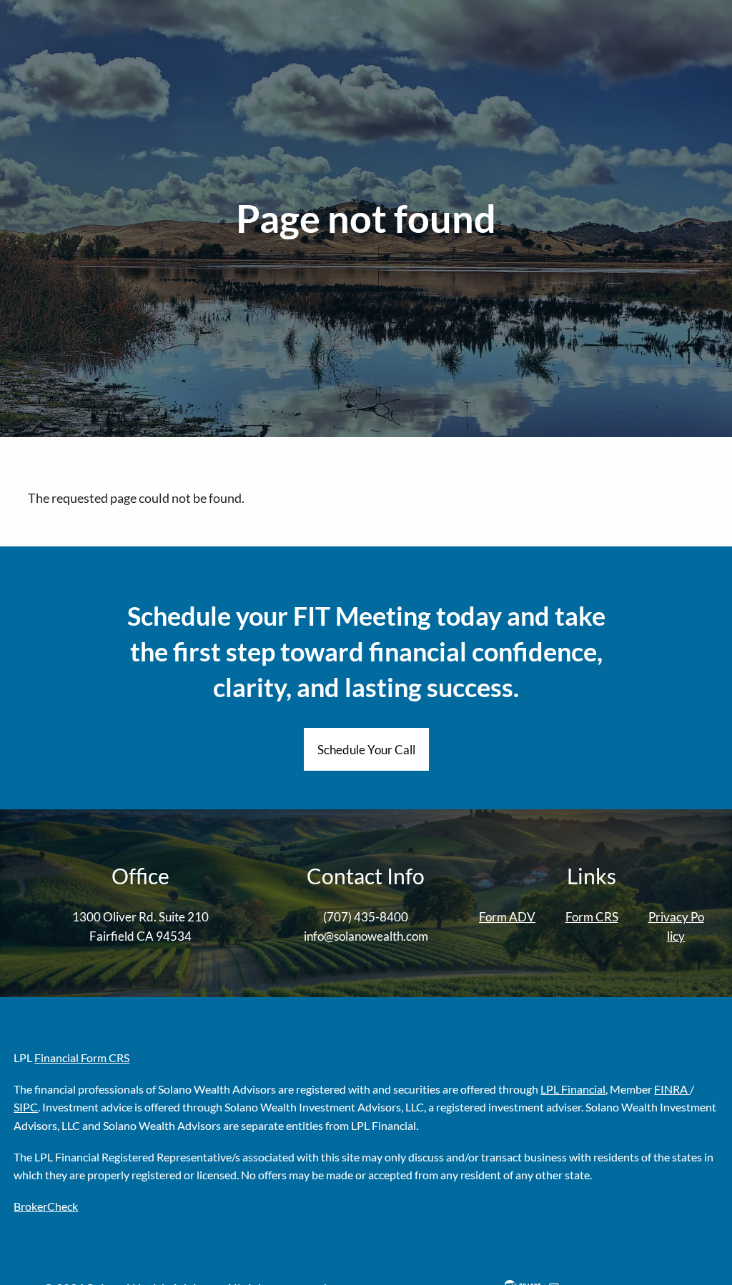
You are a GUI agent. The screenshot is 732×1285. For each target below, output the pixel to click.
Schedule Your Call (366, 749)
